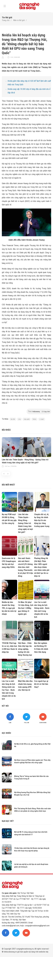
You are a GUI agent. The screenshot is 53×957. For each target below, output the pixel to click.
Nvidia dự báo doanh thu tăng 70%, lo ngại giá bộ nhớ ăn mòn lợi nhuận (9, 608)
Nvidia (34, 419)
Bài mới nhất (8, 484)
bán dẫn (13, 419)
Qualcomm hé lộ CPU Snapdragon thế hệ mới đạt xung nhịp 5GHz (9, 562)
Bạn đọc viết (8, 821)
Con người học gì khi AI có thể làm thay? (41, 684)
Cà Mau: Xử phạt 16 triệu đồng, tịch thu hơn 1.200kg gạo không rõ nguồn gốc (25, 608)
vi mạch (41, 419)
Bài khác (6, 429)
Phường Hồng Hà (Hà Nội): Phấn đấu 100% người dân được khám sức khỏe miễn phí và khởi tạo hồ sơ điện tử (41, 567)
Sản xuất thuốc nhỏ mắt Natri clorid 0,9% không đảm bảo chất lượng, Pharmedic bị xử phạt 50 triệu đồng (25, 567)
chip (19, 419)
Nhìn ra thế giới (19, 20)
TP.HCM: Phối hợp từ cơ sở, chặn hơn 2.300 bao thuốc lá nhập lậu (9, 647)
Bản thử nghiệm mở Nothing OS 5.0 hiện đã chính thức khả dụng (41, 647)
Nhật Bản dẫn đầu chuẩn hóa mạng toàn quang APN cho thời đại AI (25, 685)
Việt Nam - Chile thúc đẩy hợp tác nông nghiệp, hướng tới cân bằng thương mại (25, 649)
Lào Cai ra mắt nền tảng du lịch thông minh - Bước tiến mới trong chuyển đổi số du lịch (41, 609)
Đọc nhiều (6, 733)
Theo (39, 411)
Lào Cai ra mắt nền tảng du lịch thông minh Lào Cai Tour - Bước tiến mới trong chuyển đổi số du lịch (9, 690)
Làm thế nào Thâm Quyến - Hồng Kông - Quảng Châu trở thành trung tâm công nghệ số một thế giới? (25, 461)
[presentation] (4, 473)
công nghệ (26, 419)
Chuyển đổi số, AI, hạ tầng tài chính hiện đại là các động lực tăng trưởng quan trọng (41, 520)
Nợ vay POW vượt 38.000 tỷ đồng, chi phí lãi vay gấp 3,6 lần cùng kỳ (9, 518)
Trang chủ (5, 20)
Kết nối (5, 706)
